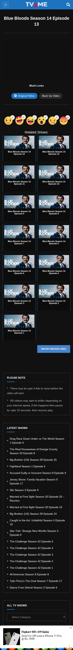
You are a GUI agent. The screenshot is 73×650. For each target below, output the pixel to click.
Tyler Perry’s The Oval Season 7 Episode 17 (36, 580)
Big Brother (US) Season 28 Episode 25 (33, 459)
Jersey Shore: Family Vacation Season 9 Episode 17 (34, 481)
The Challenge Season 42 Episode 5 (31, 541)
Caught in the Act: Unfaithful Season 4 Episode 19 (37, 522)
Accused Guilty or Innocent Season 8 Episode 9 (38, 472)
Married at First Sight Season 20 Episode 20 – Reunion (37, 498)
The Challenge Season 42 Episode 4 (31, 548)
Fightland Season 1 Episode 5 (27, 466)
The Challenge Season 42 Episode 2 (31, 561)
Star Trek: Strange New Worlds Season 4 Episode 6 (34, 532)
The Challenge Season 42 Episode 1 (31, 567)
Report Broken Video (53, 349)
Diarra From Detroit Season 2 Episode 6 (33, 587)
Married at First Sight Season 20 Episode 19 (36, 507)
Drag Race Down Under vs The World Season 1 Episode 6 (37, 440)
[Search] (68, 4)
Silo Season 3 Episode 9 (24, 490)
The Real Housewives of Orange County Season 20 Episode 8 (33, 451)
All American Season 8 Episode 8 (29, 574)
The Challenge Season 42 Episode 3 (31, 554)
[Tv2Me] (36, 5)
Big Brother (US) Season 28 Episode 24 (33, 513)
